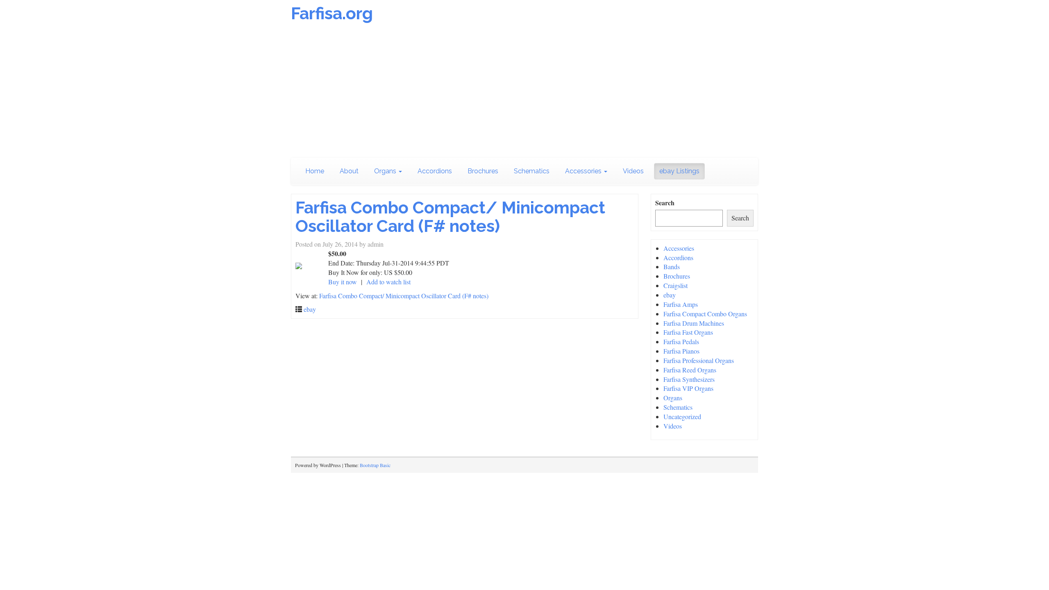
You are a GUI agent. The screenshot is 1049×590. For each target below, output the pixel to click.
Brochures (483, 171)
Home (314, 171)
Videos (633, 171)
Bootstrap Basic (375, 465)
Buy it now (342, 281)
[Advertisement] (524, 92)
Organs (386, 171)
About (349, 171)
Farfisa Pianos (681, 351)
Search (664, 202)
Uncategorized (682, 416)
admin (376, 244)
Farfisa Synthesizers (689, 379)
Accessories (584, 171)
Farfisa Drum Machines (693, 323)
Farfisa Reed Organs (689, 369)
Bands (671, 266)
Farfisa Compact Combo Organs (705, 313)
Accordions (435, 171)
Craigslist (675, 285)
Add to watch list (388, 281)
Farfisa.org (332, 13)
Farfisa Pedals (681, 341)
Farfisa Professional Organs (698, 360)
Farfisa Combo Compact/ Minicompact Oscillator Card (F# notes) (450, 216)
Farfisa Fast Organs (688, 332)
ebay (310, 309)
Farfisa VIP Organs (688, 388)
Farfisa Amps (680, 304)
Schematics (531, 171)
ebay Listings (679, 171)
